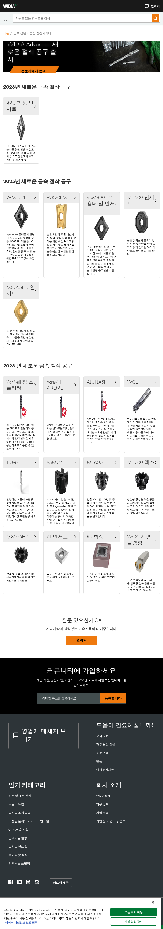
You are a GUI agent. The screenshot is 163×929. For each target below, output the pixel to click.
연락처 (155, 6)
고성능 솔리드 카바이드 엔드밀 (28, 821)
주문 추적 (102, 753)
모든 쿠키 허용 (134, 912)
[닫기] (153, 902)
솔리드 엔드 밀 (18, 846)
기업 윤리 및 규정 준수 (110, 821)
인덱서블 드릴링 (19, 863)
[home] (9, 7)
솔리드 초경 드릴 (19, 812)
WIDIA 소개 (103, 796)
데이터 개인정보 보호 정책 (21, 922)
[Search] (155, 18)
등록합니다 (113, 698)
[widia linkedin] (19, 883)
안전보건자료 (105, 770)
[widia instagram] (37, 883)
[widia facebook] (10, 883)
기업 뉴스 (102, 812)
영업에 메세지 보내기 (43, 735)
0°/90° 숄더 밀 (18, 829)
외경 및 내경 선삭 (19, 796)
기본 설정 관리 (134, 921)
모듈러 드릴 (16, 804)
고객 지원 (102, 736)
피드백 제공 (61, 882)
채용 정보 (102, 804)
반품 (99, 761)
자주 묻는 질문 (105, 744)
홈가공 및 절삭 (18, 855)
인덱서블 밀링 (17, 838)
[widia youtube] (28, 883)
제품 (6, 33)
